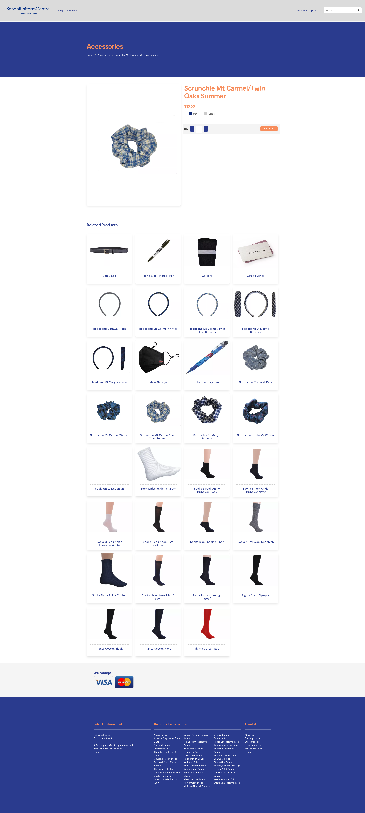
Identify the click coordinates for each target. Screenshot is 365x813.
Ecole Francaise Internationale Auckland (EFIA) (166, 779)
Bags (156, 741)
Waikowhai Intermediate (227, 782)
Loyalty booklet (253, 745)
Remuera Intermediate (226, 745)
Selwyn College (222, 758)
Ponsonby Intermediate (226, 741)
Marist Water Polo (193, 772)
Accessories (104, 55)
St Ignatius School (223, 762)
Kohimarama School (194, 769)
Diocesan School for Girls (167, 772)
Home (90, 55)
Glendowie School (193, 755)
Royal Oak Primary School (224, 750)
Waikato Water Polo (224, 779)
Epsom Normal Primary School (196, 736)
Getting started (253, 738)
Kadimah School (192, 762)
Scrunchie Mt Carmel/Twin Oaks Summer (137, 55)
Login (96, 752)
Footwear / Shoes (193, 748)
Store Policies (252, 741)
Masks (187, 775)
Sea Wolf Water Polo (225, 755)
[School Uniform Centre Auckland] (28, 10)
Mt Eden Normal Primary (197, 786)
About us (249, 734)
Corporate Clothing (164, 769)
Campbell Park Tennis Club (165, 754)
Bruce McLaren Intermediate (162, 747)
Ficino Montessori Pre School (195, 743)
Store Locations (253, 748)
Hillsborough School (194, 758)
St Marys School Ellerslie (227, 765)
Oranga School (222, 734)
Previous (83, 145)
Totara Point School (224, 769)
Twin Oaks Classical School (224, 774)
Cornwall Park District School (165, 764)
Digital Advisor (114, 748)
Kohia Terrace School (195, 765)
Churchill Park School (165, 758)
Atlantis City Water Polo (167, 738)
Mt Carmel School (193, 782)
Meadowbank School (195, 779)
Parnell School (221, 738)
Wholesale (301, 10)
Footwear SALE (192, 752)
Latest (248, 752)
